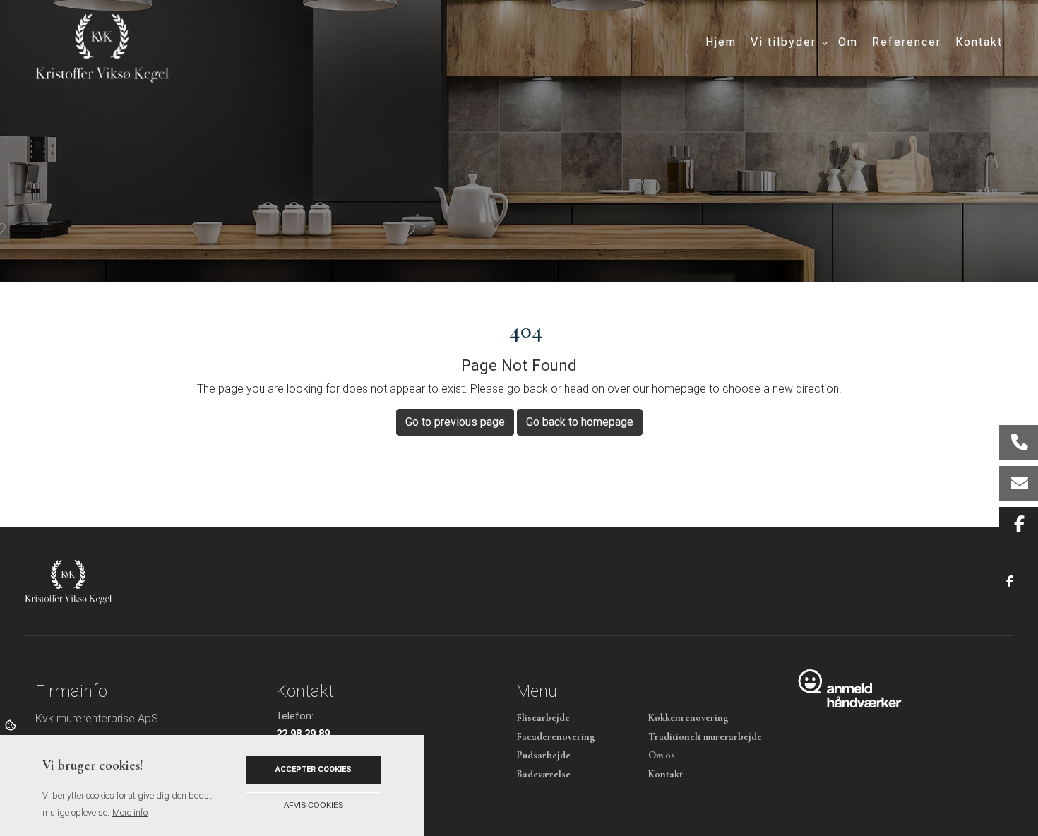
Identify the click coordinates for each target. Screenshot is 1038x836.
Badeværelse (543, 775)
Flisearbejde (543, 718)
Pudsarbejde (543, 755)
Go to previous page (455, 422)
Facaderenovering (555, 737)
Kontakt (665, 775)
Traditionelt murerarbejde (705, 737)
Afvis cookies (313, 805)
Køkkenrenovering (688, 718)
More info (130, 812)
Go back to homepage (579, 422)
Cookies (11, 724)
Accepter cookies (313, 769)
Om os (661, 755)
